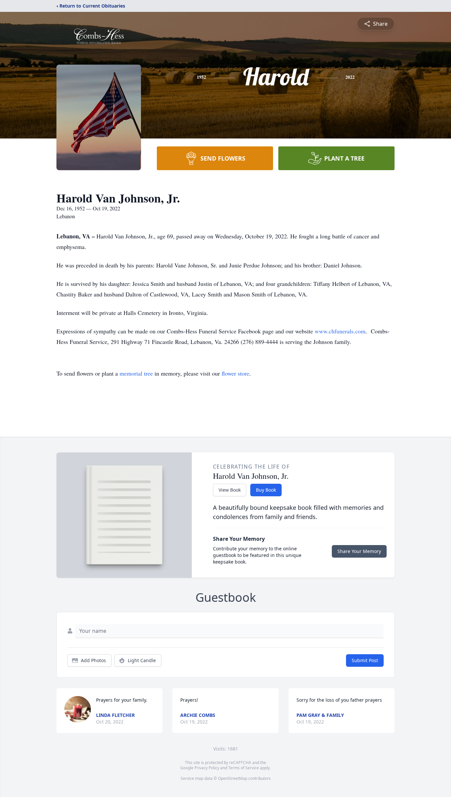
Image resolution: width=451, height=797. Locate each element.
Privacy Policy (206, 768)
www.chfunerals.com (340, 331)
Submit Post (365, 660)
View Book (230, 490)
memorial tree (136, 373)
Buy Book (266, 490)
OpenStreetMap (232, 778)
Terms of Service (243, 768)
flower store (235, 373)
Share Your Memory (359, 551)
